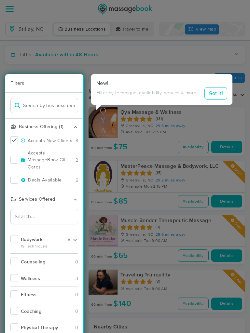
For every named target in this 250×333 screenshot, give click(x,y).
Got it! (216, 93)
